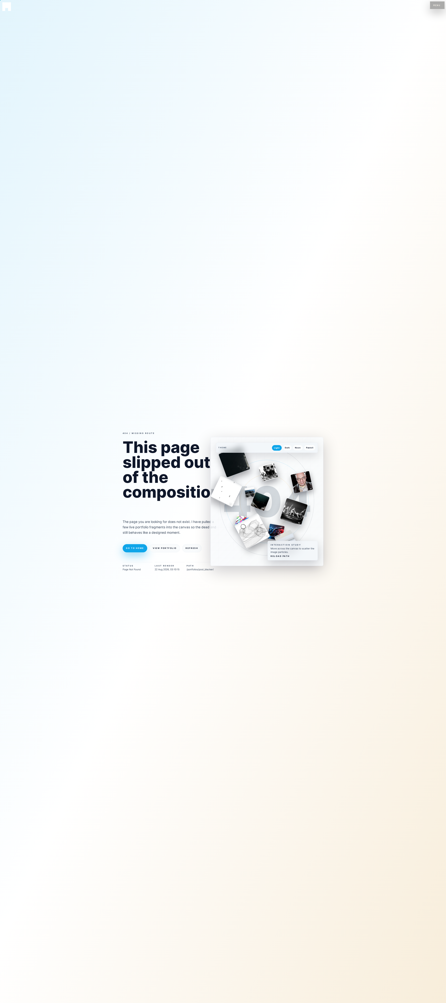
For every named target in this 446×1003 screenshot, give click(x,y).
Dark (287, 447)
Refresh (192, 548)
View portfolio (164, 548)
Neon (298, 447)
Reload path (280, 556)
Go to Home (135, 548)
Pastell (309, 447)
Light (276, 448)
